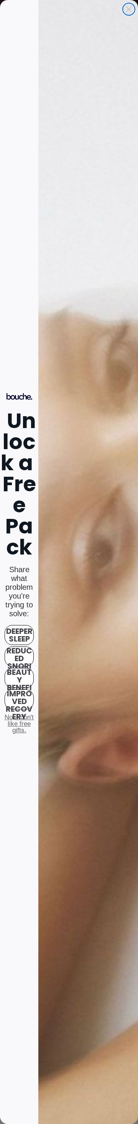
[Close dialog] (129, 9)
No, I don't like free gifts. (19, 723)
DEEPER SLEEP (19, 635)
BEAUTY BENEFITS (19, 678)
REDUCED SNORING (19, 656)
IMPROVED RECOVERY (19, 699)
